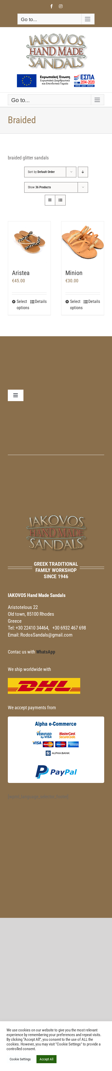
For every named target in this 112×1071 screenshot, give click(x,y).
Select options (23, 304)
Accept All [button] (46, 1059)
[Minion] (82, 242)
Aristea (21, 273)
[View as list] (60, 200)
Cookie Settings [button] (20, 1059)
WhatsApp (45, 652)
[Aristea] (29, 242)
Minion (74, 273)
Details (41, 301)
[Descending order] (83, 172)
